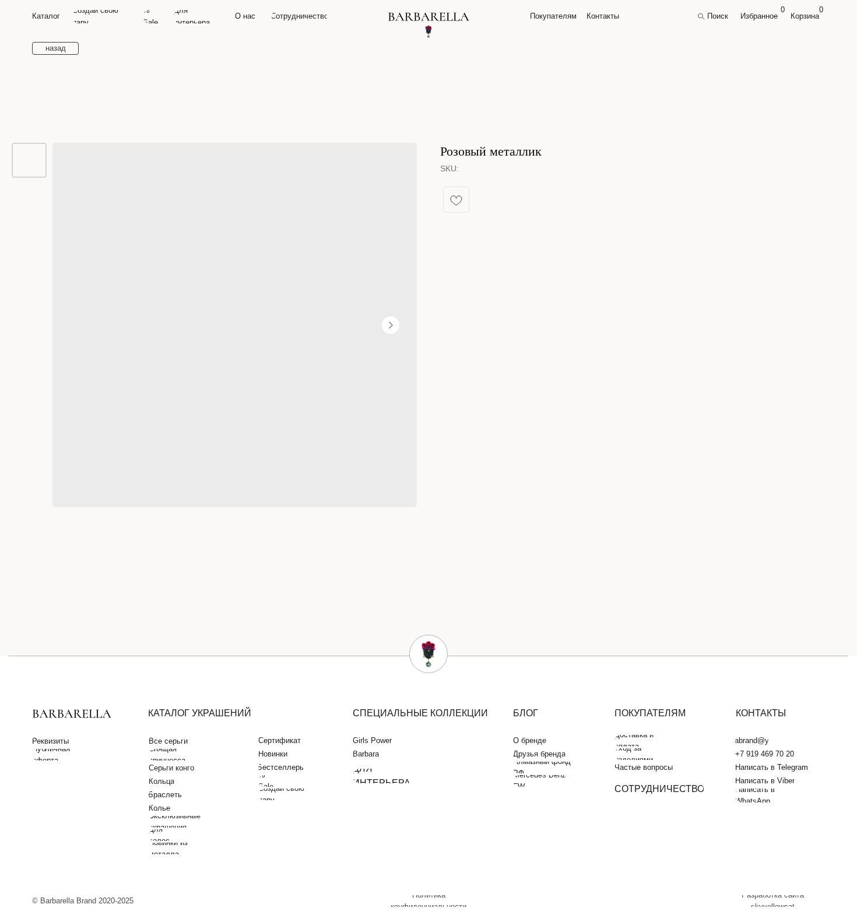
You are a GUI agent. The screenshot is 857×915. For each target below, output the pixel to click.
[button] (52, 741)
